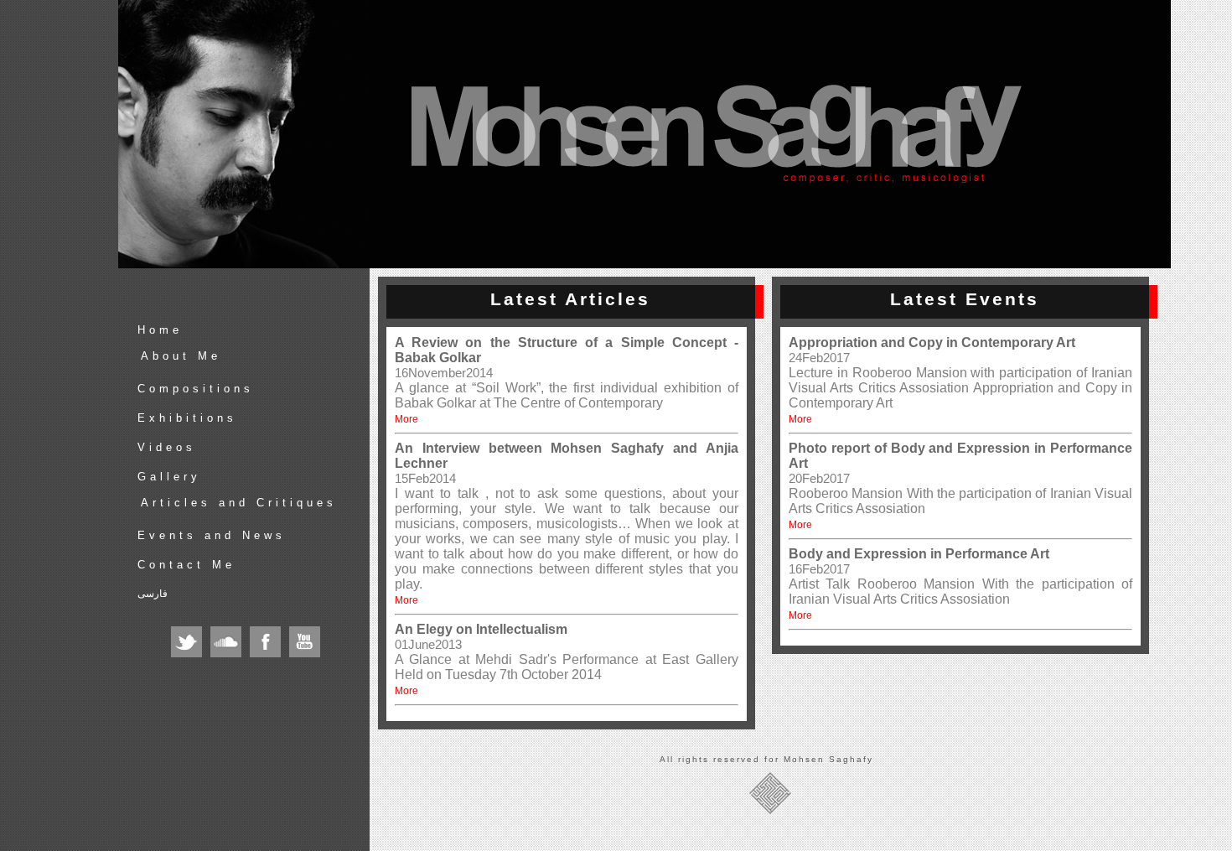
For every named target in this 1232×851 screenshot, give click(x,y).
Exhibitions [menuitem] (187, 418)
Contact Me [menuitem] (186, 564)
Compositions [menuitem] (195, 388)
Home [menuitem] (160, 330)
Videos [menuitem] (166, 447)
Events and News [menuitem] (211, 535)
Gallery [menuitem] (169, 476)
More (406, 419)
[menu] (251, 467)
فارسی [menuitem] (152, 593)
